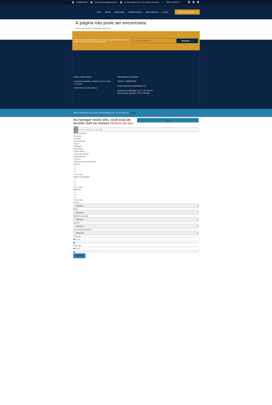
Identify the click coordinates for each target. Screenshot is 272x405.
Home (99, 12)
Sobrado (78, 146)
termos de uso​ (121, 123)
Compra (78, 136)
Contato (165, 12)
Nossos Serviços (152, 12)
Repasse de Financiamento (85, 161)
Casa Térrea (79, 151)
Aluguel (78, 138)
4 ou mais (79, 174)
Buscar (80, 256)
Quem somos (119, 12)
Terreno (78, 159)
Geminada (79, 149)
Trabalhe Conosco (135, 12)
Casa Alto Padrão (82, 154)
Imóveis (108, 12)
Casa (77, 144)
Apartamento (80, 156)
